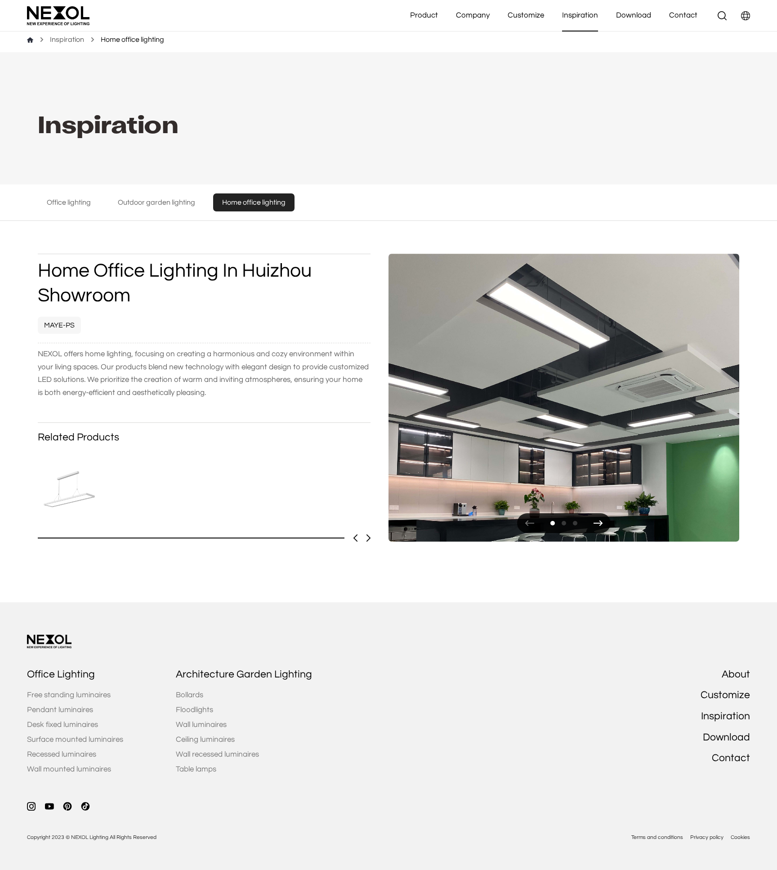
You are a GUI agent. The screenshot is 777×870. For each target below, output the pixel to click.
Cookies (740, 837)
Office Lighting (61, 674)
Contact (683, 15)
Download (633, 15)
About (736, 674)
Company (473, 15)
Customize (526, 15)
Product (424, 15)
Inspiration (580, 15)
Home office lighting (254, 202)
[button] (529, 523)
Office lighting (69, 202)
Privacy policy (706, 837)
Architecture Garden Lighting (244, 674)
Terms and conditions (657, 837)
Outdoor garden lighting (156, 202)
